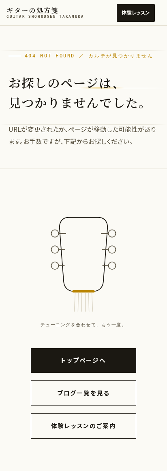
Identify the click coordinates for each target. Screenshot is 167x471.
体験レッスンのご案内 (83, 425)
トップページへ (83, 360)
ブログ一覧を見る (83, 393)
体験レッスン (136, 12)
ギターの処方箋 (45, 12)
